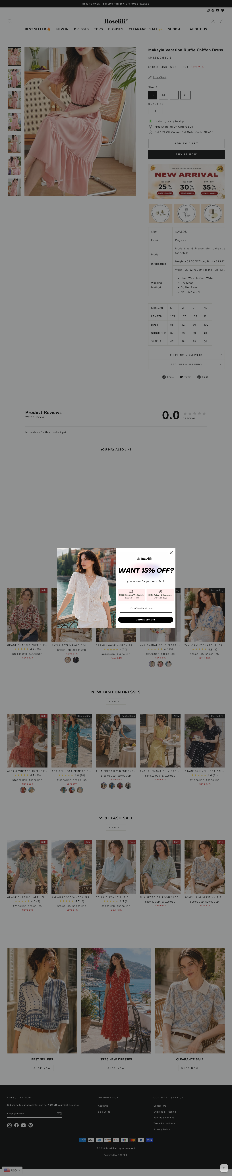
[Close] (171, 552)
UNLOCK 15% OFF (146, 619)
